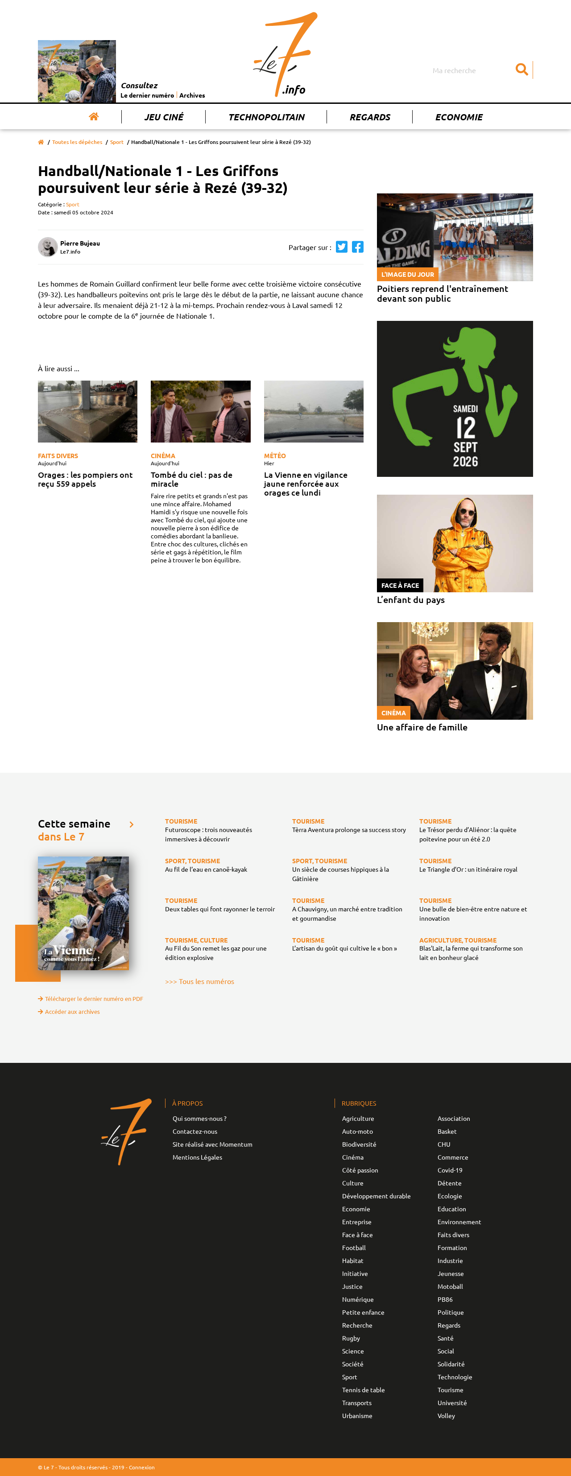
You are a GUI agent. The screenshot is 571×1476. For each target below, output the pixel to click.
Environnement (459, 1222)
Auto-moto (357, 1131)
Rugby (351, 1338)
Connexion (142, 1467)
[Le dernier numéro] (79, 71)
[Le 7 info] (285, 54)
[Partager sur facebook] (356, 247)
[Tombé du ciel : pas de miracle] (200, 412)
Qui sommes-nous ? (200, 1118)
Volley (446, 1415)
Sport (117, 142)
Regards (369, 117)
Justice (352, 1286)
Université (452, 1402)
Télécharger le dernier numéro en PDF (94, 998)
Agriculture (358, 1118)
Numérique (358, 1299)
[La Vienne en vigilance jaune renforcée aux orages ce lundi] (314, 412)
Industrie (450, 1260)
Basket (447, 1131)
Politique (451, 1312)
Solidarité (451, 1364)
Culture (353, 1183)
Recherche (357, 1325)
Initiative (355, 1273)
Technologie (455, 1377)
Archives (192, 95)
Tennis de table (363, 1390)
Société (353, 1364)
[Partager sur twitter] (339, 247)
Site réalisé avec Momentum (212, 1144)
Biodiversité (359, 1144)
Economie (458, 117)
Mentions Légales (197, 1157)
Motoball (450, 1286)
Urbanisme (357, 1415)
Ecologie (450, 1196)
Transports (357, 1402)
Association (454, 1118)
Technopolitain (266, 117)
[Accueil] (94, 116)
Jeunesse (451, 1273)
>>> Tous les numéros (199, 980)
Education (452, 1209)
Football (354, 1247)
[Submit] (522, 70)
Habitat (353, 1260)
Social (446, 1351)
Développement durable (376, 1196)
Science (353, 1351)
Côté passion (360, 1170)
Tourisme (450, 1390)
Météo (275, 455)
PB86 (445, 1299)
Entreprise (357, 1222)
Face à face (357, 1234)
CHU (444, 1144)
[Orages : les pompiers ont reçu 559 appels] (87, 412)
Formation (452, 1247)
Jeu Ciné (163, 117)
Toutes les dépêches (77, 142)
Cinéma (163, 455)
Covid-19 (450, 1170)
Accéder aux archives (72, 1011)
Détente (450, 1183)
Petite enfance (363, 1312)
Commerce (453, 1157)
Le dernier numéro (147, 95)
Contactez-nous (195, 1131)
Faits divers (58, 455)
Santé (446, 1338)
